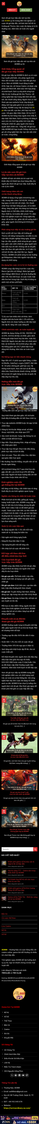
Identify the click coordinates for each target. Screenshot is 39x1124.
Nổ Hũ (4, 930)
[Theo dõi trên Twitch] (27, 1075)
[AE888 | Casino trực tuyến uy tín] (19, 3)
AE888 (7, 21)
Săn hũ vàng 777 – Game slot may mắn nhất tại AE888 (21, 872)
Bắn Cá (4, 914)
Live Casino (6, 926)
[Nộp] (35, 849)
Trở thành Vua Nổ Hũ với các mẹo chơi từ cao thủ (21, 880)
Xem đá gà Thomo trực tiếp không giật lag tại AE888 (19, 830)
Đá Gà (4, 922)
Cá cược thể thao (9, 918)
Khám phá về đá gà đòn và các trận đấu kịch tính (19, 756)
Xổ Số (4, 934)
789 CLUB (17, 973)
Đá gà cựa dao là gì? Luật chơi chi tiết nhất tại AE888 (19, 793)
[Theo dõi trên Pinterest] (15, 1075)
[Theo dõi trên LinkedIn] (19, 1075)
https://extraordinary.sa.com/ (17, 1108)
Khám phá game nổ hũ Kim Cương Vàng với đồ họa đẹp (21, 889)
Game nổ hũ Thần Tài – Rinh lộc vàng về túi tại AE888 (22, 898)
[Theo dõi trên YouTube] (23, 1075)
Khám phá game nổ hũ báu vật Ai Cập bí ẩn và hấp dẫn (21, 863)
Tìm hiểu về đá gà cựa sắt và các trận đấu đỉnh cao (19, 719)
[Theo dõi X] (12, 1075)
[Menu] (3, 3)
